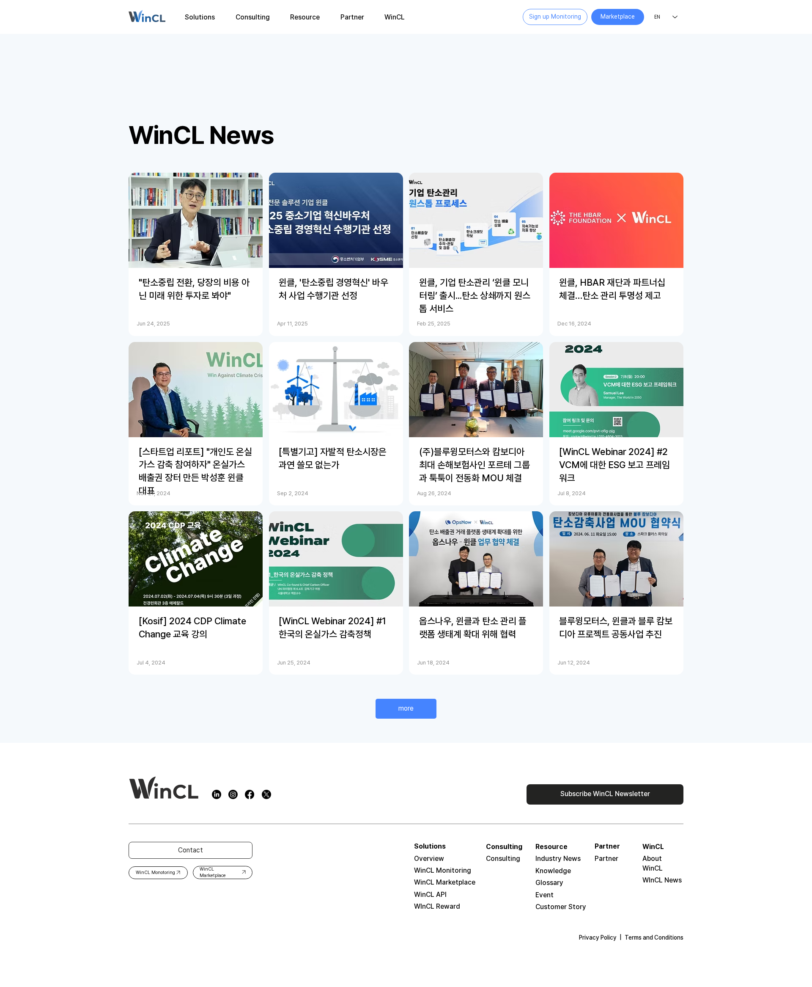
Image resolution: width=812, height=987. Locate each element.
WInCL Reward (437, 906)
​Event (544, 895)
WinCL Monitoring (442, 870)
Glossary (549, 883)
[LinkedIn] (216, 794)
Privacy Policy (598, 937)
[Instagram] (233, 794)
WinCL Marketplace (444, 882)
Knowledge (553, 871)
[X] (266, 794)
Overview (429, 859)
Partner (606, 859)
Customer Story (560, 907)
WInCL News (662, 880)
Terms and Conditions (654, 937)
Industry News (558, 859)
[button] (200, 17)
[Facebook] (249, 794)
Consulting (503, 859)
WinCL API (430, 895)
